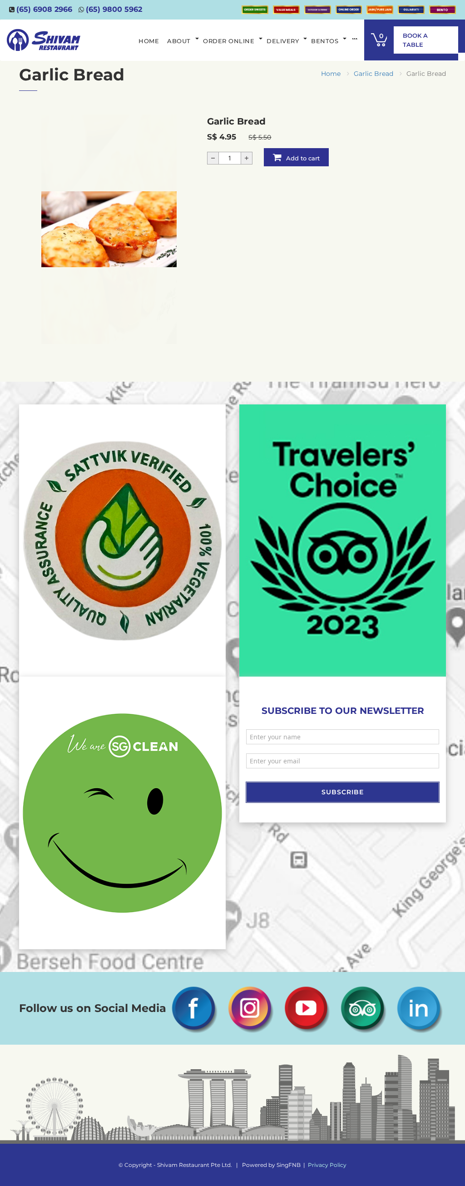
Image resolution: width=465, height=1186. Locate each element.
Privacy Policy (327, 1164)
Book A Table (415, 40)
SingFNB (289, 1164)
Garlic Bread (373, 74)
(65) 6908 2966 (44, 9)
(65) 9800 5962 (114, 9)
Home (331, 74)
